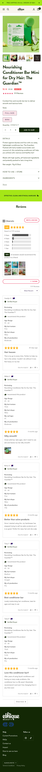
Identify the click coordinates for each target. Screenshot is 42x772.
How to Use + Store (12, 172)
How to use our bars (10, 751)
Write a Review (32, 220)
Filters (34, 281)
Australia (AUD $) (9, 763)
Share (5, 185)
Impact (5, 747)
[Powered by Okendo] (8, 221)
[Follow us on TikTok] (30, 737)
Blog (4, 755)
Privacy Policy (21, 765)
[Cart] (38, 9)
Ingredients (9, 178)
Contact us (7, 743)
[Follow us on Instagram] (25, 737)
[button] (13, 94)
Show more (20, 702)
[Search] (8, 9)
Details (6, 138)
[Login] (34, 9)
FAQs (5, 740)
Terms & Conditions (8, 765)
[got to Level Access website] (8, 723)
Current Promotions (10, 736)
